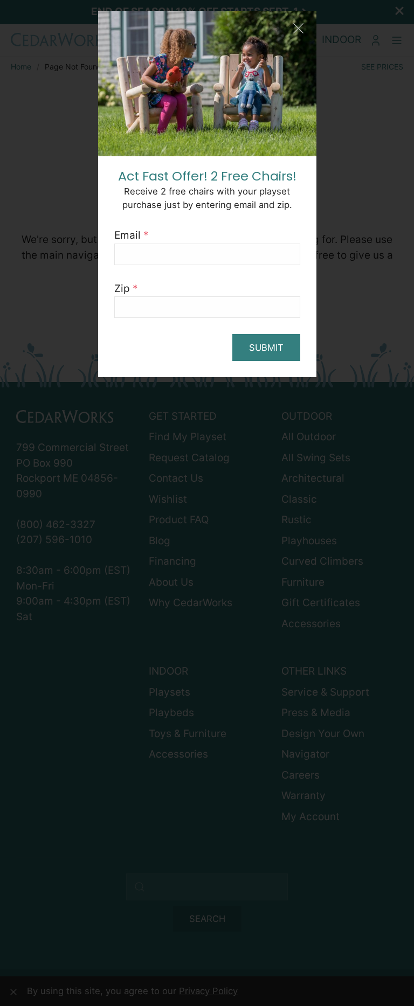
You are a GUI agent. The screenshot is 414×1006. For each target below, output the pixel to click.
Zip (126, 288)
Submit (266, 347)
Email (131, 235)
